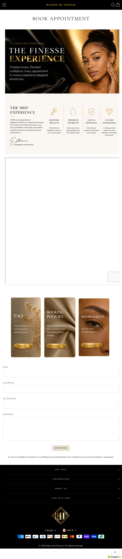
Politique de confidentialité (54, 457)
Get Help (61, 470)
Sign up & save (61, 498)
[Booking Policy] (60, 328)
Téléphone (10, 399)
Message (8, 414)
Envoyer (61, 448)
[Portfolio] (62, 155)
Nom (5, 367)
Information (61, 479)
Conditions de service (80, 457)
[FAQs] (26, 328)
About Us (61, 489)
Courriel (9, 383)
